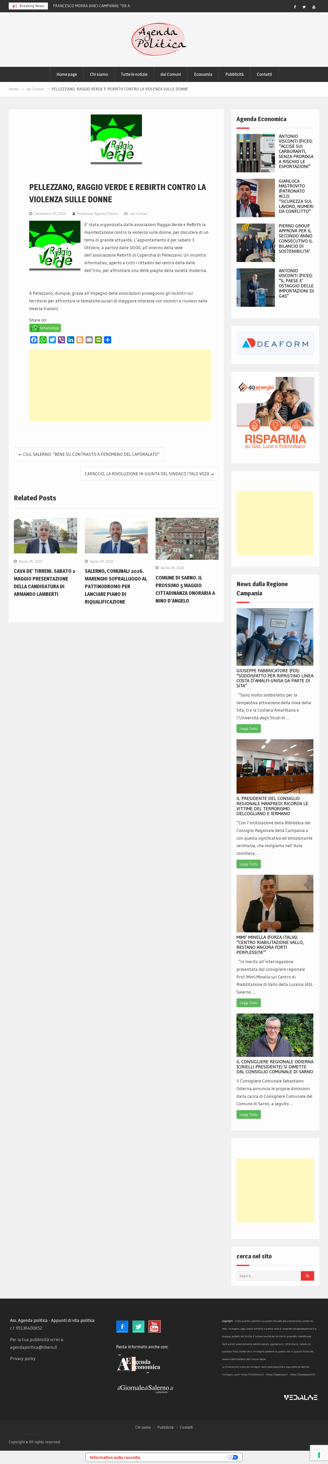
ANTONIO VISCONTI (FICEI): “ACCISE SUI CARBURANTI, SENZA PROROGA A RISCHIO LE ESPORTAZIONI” (296, 151)
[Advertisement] (120, 385)
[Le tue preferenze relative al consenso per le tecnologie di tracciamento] (319, 1455)
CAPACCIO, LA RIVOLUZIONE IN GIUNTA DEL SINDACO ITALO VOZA (147, 473)
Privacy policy (23, 1358)
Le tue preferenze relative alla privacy (186, 1457)
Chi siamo (99, 74)
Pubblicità (234, 74)
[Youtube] (314, 7)
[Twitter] (304, 7)
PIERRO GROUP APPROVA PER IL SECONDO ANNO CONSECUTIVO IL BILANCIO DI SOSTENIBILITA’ (296, 238)
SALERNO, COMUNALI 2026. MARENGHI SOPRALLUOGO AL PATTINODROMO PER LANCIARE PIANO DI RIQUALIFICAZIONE (116, 586)
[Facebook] (295, 7)
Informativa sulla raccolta (115, 1457)
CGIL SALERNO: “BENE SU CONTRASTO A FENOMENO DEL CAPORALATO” (91, 454)
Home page (66, 74)
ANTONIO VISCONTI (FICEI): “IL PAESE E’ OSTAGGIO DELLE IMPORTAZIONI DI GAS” (296, 283)
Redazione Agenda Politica (97, 213)
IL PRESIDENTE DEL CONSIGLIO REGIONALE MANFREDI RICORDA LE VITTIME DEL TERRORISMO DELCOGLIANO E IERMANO (272, 806)
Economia (203, 74)
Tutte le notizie (134, 74)
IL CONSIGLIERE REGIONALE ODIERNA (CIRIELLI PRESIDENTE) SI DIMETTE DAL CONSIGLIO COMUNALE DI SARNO (275, 1067)
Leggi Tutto (249, 728)
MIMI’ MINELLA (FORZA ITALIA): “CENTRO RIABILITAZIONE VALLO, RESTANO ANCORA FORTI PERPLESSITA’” (270, 944)
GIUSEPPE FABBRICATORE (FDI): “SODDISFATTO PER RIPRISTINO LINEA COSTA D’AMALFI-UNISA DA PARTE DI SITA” (275, 678)
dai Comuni (170, 74)
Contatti (264, 74)
